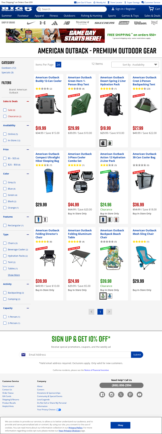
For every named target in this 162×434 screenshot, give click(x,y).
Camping (18, 299)
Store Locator (116, 2)
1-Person (18, 316)
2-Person (18, 323)
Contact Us (7, 389)
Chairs (16, 243)
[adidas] (55, 23)
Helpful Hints (8, 406)
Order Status (8, 393)
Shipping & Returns (11, 399)
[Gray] (45, 219)
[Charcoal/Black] (103, 143)
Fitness (54, 15)
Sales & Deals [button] (10, 101)
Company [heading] (42, 381)
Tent (15, 262)
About (40, 386)
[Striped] (109, 296)
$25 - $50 (18, 164)
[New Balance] (66, 23)
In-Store (18, 140)
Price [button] (6, 149)
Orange (17, 207)
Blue (15, 188)
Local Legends (43, 399)
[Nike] (31, 22)
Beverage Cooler (19, 249)
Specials (7, 72)
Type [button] (5, 234)
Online (16, 134)
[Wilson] (140, 22)
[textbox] (81, 355)
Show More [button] (14, 274)
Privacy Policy (75, 427)
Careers (41, 389)
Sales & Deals (152, 15)
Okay (120, 425)
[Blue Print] (103, 296)
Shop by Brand (8, 22)
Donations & (48, 393)
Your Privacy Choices (69, 430)
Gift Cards (7, 396)
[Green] (109, 219)
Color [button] (6, 173)
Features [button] (8, 216)
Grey (15, 182)
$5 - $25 (17, 158)
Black (16, 201)
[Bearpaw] (83, 23)
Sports (112, 15)
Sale (15, 109)
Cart (158, 10)
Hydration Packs (19, 255)
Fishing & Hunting (91, 15)
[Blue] (38, 219)
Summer (7, 15)
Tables (16, 268)
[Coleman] (124, 23)
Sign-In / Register (125, 9)
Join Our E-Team (84, 2)
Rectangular (19, 225)
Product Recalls (9, 403)
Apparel (39, 15)
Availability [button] (9, 125)
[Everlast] (154, 23)
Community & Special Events (50, 396)
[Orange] (116, 219)
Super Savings (133, 2)
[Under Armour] (42, 23)
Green (16, 194)
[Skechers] (104, 22)
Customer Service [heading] (10, 381)
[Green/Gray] (109, 143)
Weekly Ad (101, 2)
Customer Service (152, 2)
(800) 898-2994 (121, 385)
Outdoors (69, 15)
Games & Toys (130, 15)
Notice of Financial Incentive (96, 370)
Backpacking (19, 292)
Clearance (18, 116)
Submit (137, 354)
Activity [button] (7, 283)
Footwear (23, 15)
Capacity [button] (7, 308)
